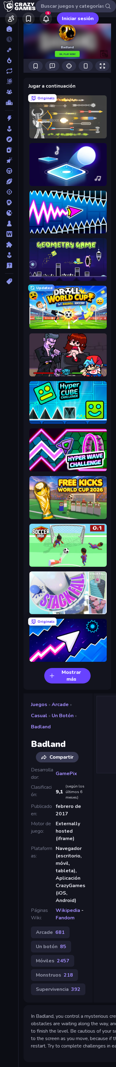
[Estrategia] (9, 202)
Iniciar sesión (78, 18)
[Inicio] (9, 29)
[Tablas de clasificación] (9, 102)
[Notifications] (46, 18)
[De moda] (9, 60)
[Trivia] (9, 265)
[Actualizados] (9, 71)
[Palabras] (9, 234)
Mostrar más (71, 676)
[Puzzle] (9, 244)
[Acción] (9, 118)
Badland (41, 726)
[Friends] (11, 18)
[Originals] (9, 81)
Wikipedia (68, 910)
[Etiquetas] (9, 281)
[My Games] (28, 18)
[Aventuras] (9, 139)
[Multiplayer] (9, 92)
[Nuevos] (9, 50)
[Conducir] (9, 171)
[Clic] (9, 160)
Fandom (65, 917)
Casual (39, 715)
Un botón (63, 715)
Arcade (60, 704)
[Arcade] (9, 129)
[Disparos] (9, 192)
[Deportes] (9, 181)
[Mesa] (9, 223)
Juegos (39, 704)
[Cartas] (9, 150)
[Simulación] (9, 255)
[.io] (9, 213)
